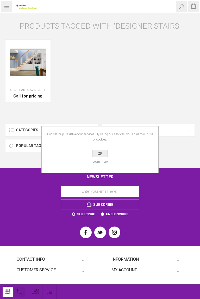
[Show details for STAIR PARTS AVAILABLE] (28, 62)
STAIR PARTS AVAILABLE (28, 90)
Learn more (100, 161)
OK (100, 153)
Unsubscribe (117, 214)
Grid (8, 292)
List (19, 292)
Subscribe (86, 214)
